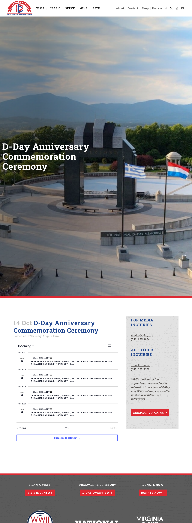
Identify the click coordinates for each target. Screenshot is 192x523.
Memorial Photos (148, 412)
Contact (133, 8)
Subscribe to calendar (65, 437)
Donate (157, 8)
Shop (145, 8)
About (120, 8)
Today (66, 427)
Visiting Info (38, 492)
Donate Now (151, 492)
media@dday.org (142, 335)
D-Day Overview (96, 492)
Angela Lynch (52, 336)
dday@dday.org (141, 365)
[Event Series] (51, 358)
